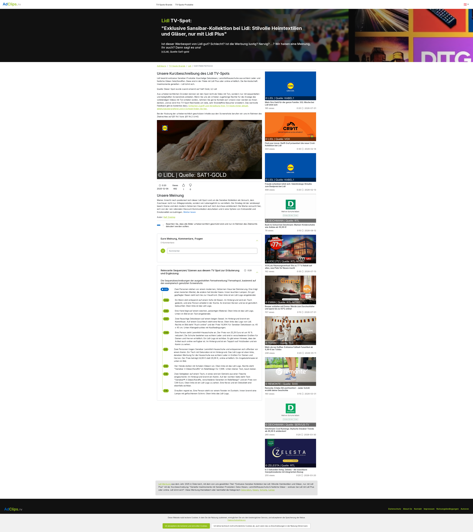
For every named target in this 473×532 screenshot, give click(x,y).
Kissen (256, 490)
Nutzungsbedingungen (447, 509)
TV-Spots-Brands (164, 4)
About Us (407, 509)
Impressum (429, 509)
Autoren (465, 509)
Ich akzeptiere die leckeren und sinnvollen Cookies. (186, 526)
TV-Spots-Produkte (184, 4)
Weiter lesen (189, 212)
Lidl (189, 66)
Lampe (271, 490)
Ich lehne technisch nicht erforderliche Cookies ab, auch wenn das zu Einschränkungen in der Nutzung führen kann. (261, 526)
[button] (466, 4)
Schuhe (263, 490)
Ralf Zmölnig (169, 217)
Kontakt (418, 509)
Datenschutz (394, 509)
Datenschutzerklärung (236, 520)
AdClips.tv (161, 66)
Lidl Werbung (164, 484)
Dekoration (246, 490)
